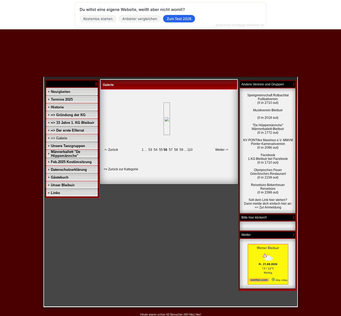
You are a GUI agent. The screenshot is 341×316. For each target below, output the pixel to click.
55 (161, 150)
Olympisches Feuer (268, 170)
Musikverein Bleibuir (268, 110)
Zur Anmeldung (270, 207)
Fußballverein (268, 99)
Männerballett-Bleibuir (268, 129)
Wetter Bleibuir (268, 248)
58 (176, 150)
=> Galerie (59, 138)
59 (181, 150)
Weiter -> (221, 150)
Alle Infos (281, 280)
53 (150, 150)
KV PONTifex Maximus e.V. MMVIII (268, 140)
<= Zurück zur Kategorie (121, 169)
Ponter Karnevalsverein (268, 144)
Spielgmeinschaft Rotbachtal (268, 95)
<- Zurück (111, 150)
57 (171, 150)
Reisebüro (267, 189)
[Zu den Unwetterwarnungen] (268, 261)
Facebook (268, 155)
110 (190, 150)
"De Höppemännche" (268, 125)
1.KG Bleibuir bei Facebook (268, 159)
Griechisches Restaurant (268, 174)
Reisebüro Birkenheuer (268, 185)
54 (155, 150)
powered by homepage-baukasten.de (240, 24)
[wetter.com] (259, 281)
